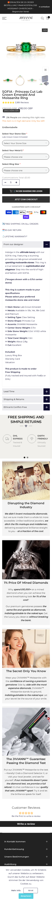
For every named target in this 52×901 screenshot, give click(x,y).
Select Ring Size (10, 164)
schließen (45, 7)
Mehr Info (16, 890)
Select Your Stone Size (14, 133)
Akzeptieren (26, 896)
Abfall (30, 890)
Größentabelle (9, 127)
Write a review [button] (26, 824)
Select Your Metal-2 (12, 150)
